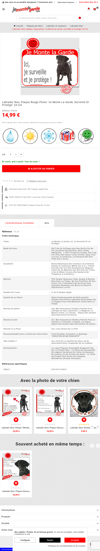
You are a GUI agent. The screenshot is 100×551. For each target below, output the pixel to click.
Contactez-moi (46, 2)
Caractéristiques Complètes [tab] (19, 223)
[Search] (80, 18)
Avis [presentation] (47, 223)
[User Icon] (88, 9)
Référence (7, 231)
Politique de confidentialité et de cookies (66, 546)
